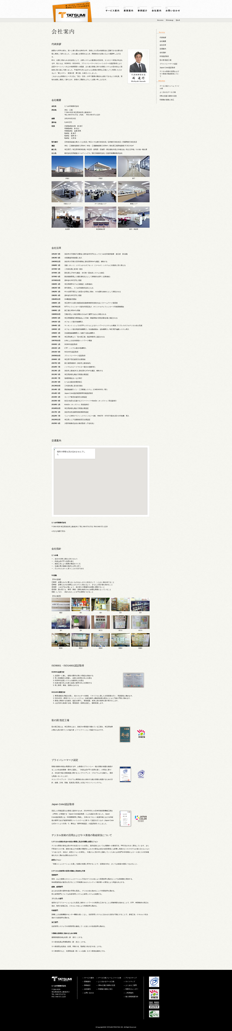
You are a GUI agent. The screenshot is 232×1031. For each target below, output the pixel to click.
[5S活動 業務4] (120, 645)
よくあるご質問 (131, 985)
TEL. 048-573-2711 (59, 994)
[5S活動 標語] (61, 610)
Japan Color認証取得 (167, 68)
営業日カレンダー (131, 989)
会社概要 (163, 41)
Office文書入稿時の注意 (168, 96)
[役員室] (67, 226)
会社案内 (156, 9)
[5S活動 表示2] (120, 628)
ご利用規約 (129, 993)
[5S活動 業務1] (61, 645)
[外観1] (67, 176)
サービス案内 (112, 9)
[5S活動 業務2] (80, 645)
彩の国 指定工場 (165, 60)
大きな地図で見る (58, 531)
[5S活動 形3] (120, 610)
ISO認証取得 (164, 56)
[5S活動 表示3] (140, 628)
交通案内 (163, 49)
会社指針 (163, 52)
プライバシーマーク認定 (168, 64)
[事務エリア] (134, 201)
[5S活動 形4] (140, 610)
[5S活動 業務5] (140, 645)
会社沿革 (163, 45)
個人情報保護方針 (131, 997)
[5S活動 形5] (61, 628)
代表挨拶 (163, 37)
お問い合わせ (172, 9)
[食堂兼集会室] (100, 226)
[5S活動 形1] (80, 610)
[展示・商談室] (134, 226)
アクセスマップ (131, 978)
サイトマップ (130, 981)
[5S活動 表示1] (100, 628)
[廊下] (134, 176)
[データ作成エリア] (100, 201)
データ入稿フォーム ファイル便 (109, 978)
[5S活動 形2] (100, 610)
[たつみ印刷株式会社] (71, 15)
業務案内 (128, 9)
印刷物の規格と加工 (167, 100)
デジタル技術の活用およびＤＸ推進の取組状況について (169, 73)
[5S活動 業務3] (100, 645)
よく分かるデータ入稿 (168, 92)
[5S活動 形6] (80, 628)
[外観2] (100, 176)
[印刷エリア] (67, 201)
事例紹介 (142, 9)
